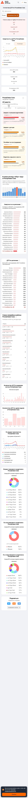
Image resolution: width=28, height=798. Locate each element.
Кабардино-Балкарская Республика (10, 227)
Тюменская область (8, 289)
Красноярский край (8, 283)
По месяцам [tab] (20, 43)
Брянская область (8, 212)
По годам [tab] (8, 43)
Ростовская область (8, 225)
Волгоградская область (7, 303)
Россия (4, 15)
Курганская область (8, 231)
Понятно (14, 794)
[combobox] (15, 11)
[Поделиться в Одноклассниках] (14, 603)
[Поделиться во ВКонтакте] (8, 603)
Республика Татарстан (7, 279)
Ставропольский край (7, 297)
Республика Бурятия (8, 249)
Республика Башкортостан (8, 245)
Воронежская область (7, 287)
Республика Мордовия (7, 229)
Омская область (9, 301)
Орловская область (8, 219)
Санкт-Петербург (9, 273)
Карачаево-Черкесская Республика (10, 237)
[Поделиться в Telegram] (19, 603)
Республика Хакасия (8, 241)
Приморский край (8, 305)
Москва (11, 268)
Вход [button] (25, 2)
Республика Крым (9, 233)
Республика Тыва (9, 217)
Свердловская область (7, 243)
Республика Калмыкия (7, 239)
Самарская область (8, 281)
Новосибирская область (8, 285)
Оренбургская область (7, 223)
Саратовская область (8, 299)
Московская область (8, 221)
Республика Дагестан (8, 215)
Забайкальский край (8, 213)
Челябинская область (8, 277)
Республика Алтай (8, 247)
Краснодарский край (8, 270)
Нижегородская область (8, 272)
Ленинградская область (7, 235)
